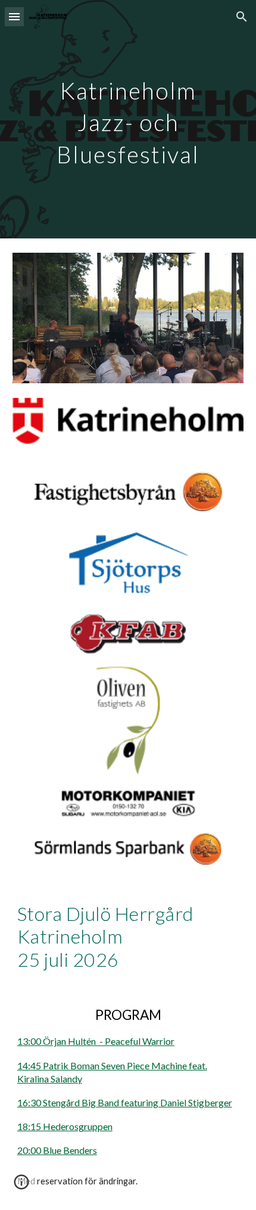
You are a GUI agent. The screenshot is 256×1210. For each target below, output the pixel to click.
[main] (128, 119)
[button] (14, 16)
